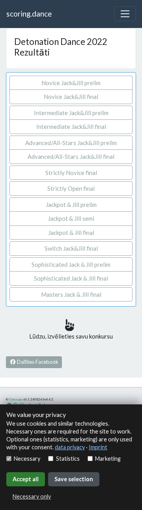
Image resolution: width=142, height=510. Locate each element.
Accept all (26, 479)
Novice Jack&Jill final (71, 96)
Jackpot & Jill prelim (71, 204)
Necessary (27, 458)
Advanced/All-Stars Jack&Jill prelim (71, 142)
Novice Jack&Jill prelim (71, 82)
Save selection (73, 479)
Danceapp (15, 399)
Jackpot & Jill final (71, 232)
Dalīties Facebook (37, 362)
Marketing (108, 458)
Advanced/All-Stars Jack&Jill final (71, 156)
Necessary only (32, 496)
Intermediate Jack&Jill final (71, 126)
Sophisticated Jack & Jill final (71, 278)
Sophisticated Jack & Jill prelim (71, 264)
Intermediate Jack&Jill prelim (71, 112)
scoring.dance (29, 13)
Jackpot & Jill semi (71, 218)
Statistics (67, 458)
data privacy (70, 447)
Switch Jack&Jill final (71, 248)
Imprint (98, 447)
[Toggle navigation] (125, 13)
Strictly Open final (71, 188)
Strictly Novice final (71, 172)
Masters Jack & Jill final (71, 294)
